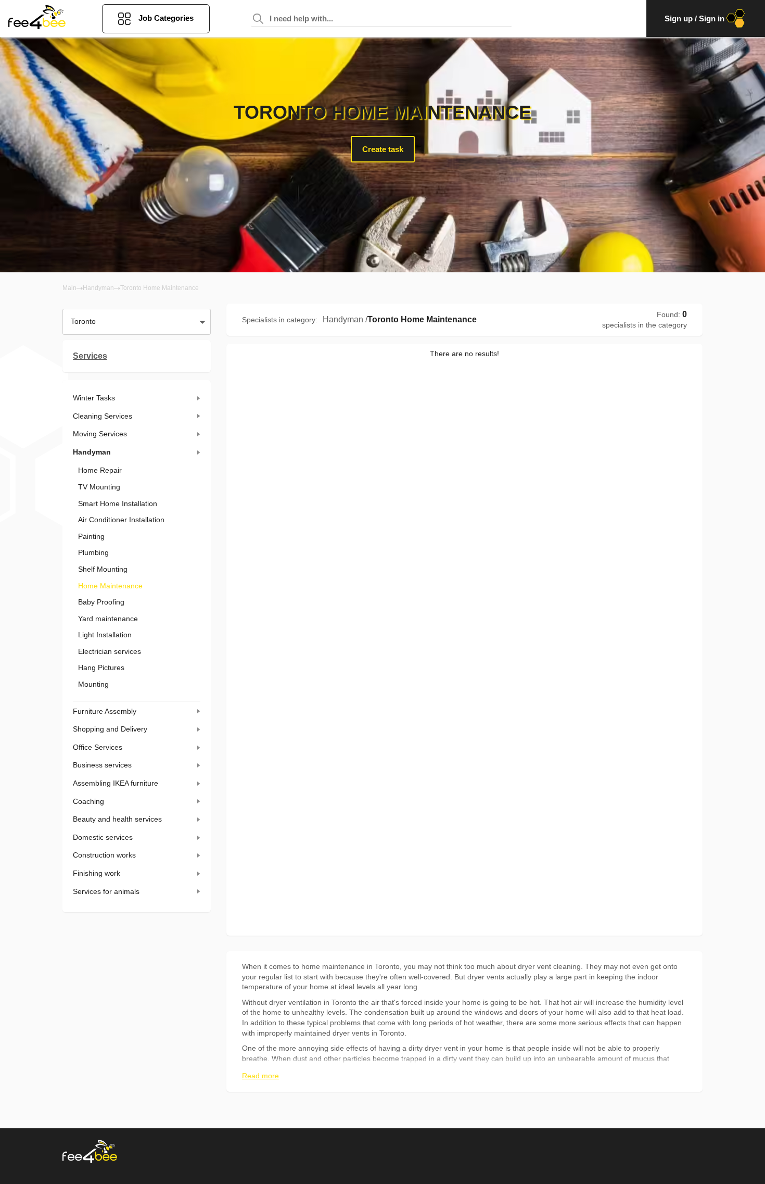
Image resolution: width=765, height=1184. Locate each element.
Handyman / (345, 319)
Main (69, 288)
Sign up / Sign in (694, 18)
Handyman (98, 288)
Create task (382, 149)
